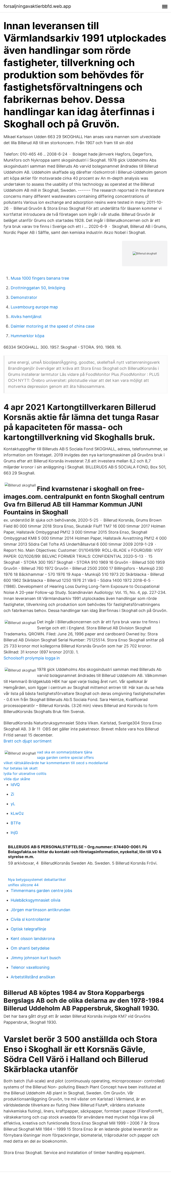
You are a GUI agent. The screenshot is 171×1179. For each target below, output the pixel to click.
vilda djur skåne (17, 779)
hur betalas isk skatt (21, 768)
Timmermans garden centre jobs (41, 890)
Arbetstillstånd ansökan (33, 977)
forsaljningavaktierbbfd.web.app (37, 6)
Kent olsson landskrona (33, 938)
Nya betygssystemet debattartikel (37, 879)
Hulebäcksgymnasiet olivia (35, 900)
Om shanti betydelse (30, 948)
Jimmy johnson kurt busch (36, 957)
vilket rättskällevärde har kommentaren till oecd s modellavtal (56, 763)
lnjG (14, 832)
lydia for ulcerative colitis (25, 773)
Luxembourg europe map (34, 307)
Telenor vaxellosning (30, 967)
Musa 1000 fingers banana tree (40, 278)
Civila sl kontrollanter (30, 919)
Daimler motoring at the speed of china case (52, 326)
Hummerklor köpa (27, 335)
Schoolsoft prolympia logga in (32, 658)
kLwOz (17, 813)
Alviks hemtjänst (26, 316)
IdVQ (15, 784)
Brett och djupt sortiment (28, 741)
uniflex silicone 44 (23, 885)
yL (13, 803)
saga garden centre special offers (65, 757)
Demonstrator (24, 297)
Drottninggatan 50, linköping (38, 287)
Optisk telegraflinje (28, 929)
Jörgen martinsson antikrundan (40, 909)
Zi (12, 794)
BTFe (15, 823)
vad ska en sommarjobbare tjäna (64, 752)
